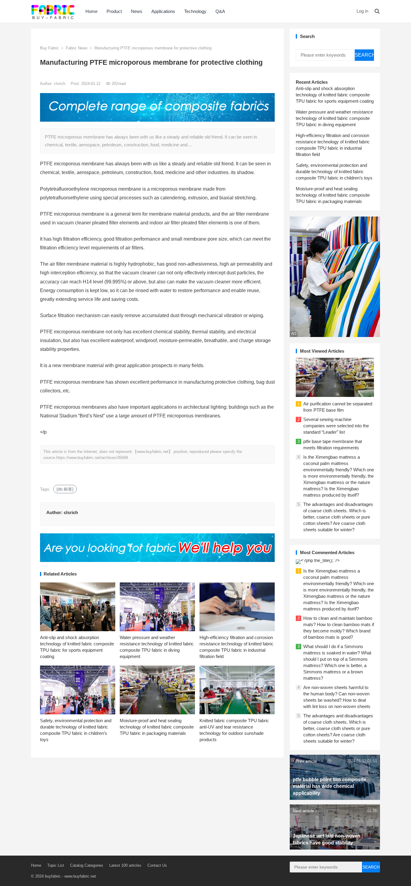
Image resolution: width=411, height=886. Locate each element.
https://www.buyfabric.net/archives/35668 (92, 457)
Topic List (55, 865)
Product (114, 11)
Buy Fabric (49, 48)
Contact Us (157, 865)
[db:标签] (65, 489)
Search (364, 55)
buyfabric (53, 876)
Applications (163, 11)
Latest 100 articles (125, 865)
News (136, 11)
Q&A (220, 11)
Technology (195, 11)
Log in (362, 11)
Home (91, 11)
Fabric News (77, 48)
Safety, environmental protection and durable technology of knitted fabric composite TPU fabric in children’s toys (334, 171)
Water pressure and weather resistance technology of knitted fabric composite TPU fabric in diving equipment (334, 118)
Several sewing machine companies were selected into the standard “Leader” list (336, 426)
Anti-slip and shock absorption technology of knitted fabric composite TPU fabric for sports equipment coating (335, 95)
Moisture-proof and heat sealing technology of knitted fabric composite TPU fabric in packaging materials (157, 727)
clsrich (60, 83)
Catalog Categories (86, 865)
